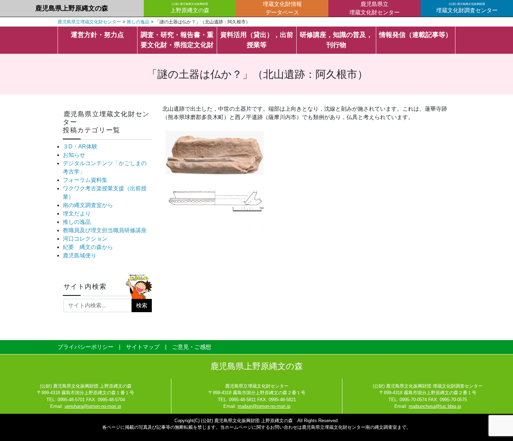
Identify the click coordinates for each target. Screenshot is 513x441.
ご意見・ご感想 (191, 347)
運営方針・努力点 (97, 34)
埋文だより (77, 213)
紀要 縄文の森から (88, 247)
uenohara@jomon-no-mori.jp (93, 406)
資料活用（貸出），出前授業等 (256, 40)
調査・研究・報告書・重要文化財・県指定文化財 (177, 40)
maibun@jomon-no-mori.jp (264, 406)
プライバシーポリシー (85, 347)
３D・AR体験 (80, 146)
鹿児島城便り (79, 255)
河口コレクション (85, 239)
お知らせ (74, 155)
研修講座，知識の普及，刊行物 (336, 40)
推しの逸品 (77, 222)
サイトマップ (142, 347)
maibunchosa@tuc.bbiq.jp (435, 406)
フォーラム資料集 (85, 180)
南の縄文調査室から (88, 205)
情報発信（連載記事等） (415, 34)
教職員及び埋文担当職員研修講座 (105, 230)
